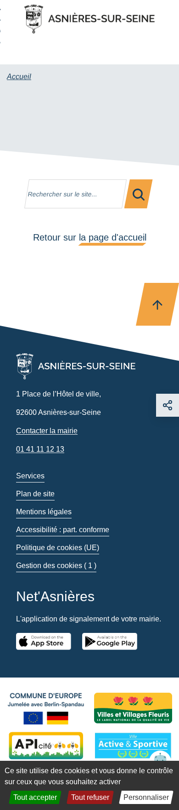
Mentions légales (44, 511)
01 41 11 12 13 (40, 449)
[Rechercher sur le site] (138, 193)
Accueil (19, 76)
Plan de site (35, 493)
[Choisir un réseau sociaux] (167, 405)
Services (30, 475)
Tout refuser (90, 797)
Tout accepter (35, 797)
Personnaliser (146, 797)
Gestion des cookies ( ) (56, 565)
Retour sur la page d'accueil (89, 237)
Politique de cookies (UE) (57, 547)
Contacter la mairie (47, 431)
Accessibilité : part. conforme (62, 529)
